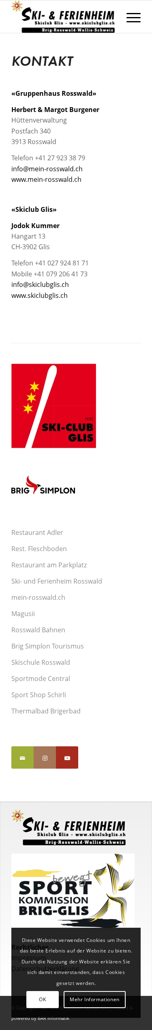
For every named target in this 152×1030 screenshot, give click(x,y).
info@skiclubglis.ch (40, 284)
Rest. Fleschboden (39, 548)
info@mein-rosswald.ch (47, 168)
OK (42, 999)
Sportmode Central (40, 678)
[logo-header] (63, 16)
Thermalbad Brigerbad (46, 711)
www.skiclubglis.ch (39, 295)
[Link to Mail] (22, 757)
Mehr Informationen (95, 999)
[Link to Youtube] (67, 757)
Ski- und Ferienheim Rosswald (56, 581)
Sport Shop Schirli (38, 694)
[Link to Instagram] (45, 757)
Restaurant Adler (37, 532)
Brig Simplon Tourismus (47, 646)
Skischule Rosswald (40, 662)
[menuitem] (129, 16)
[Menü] (129, 16)
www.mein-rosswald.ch (46, 179)
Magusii (23, 613)
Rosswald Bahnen (38, 629)
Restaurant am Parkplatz (49, 564)
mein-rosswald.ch (38, 597)
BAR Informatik (53, 1018)
